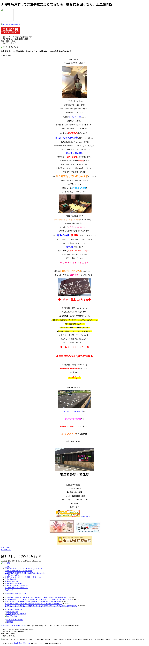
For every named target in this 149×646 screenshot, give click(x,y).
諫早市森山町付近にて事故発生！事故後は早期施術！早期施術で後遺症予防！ (33, 604)
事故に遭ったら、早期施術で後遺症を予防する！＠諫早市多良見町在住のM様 (33, 601)
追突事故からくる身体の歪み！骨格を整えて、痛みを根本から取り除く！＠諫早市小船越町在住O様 (41, 606)
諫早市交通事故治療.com (21, 643)
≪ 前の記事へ (6, 547)
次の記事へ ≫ (6, 550)
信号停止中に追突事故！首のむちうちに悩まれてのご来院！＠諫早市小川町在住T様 (35, 597)
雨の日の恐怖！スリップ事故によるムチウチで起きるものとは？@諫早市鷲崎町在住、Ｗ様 (38, 599)
